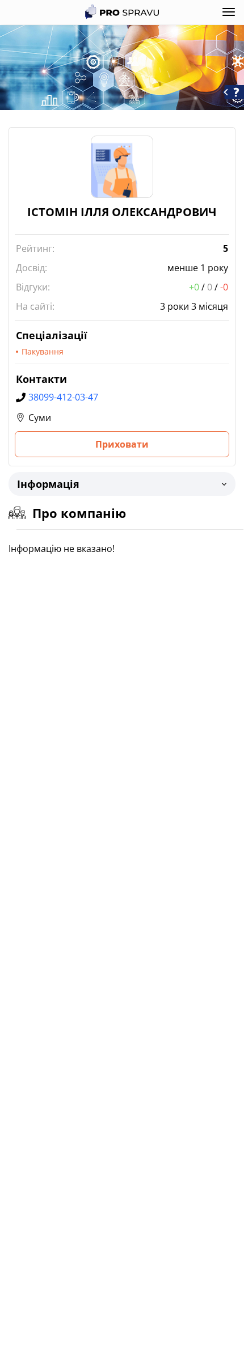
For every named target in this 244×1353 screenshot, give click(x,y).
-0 (224, 287)
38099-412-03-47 (63, 397)
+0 (194, 287)
